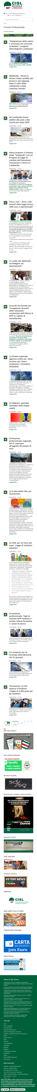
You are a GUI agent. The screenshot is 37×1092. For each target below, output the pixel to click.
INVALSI (6, 1041)
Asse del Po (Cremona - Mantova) (13, 1072)
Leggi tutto (13, 67)
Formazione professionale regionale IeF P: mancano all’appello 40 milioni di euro (20, 443)
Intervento (12, 103)
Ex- (5, 1045)
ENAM (7, 1045)
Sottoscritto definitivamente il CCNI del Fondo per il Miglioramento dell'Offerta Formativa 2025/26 (17, 1009)
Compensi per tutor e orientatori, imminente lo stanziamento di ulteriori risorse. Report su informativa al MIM (18, 984)
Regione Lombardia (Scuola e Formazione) (15, 1033)
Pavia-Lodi (7, 1078)
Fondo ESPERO (8, 1043)
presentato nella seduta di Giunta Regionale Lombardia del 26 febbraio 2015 (21, 187)
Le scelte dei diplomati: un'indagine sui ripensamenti (20, 263)
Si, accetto (5, 1089)
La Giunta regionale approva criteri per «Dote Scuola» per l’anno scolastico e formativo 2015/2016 (21, 361)
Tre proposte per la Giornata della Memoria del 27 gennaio (20, 654)
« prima (7, 721)
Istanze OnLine (8, 1037)
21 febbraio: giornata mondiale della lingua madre (19, 405)
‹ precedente (14, 721)
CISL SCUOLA (8, 1028)
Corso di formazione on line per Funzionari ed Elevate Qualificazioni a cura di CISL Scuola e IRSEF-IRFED (18, 987)
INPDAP (6, 1047)
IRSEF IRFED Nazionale (10, 1057)
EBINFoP (6, 1049)
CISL (5, 1024)
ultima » (15, 725)
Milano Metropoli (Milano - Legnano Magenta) (16, 1074)
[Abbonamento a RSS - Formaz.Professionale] (18, 729)
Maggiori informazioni (17, 1089)
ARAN (5, 1055)
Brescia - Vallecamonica (10, 1068)
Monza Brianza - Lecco (10, 1076)
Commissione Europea (10, 1051)
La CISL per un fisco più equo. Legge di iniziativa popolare (20, 545)
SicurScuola (7, 1059)
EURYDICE (7, 1053)
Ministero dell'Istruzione (10, 1030)
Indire (5, 1039)
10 (21, 723)
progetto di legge (16, 180)
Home (5, 23)
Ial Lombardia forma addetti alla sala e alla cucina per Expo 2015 (19, 119)
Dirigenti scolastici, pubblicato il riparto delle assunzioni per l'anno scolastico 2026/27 (15, 1015)
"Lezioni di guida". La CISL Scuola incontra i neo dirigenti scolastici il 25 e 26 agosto (17, 999)
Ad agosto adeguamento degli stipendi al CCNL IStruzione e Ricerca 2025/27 (16, 1012)
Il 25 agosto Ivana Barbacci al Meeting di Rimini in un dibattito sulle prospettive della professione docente (18, 1002)
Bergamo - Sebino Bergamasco (12, 1066)
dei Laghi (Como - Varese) (11, 1070)
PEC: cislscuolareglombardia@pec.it (15, 13)
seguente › (8, 725)
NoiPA (5, 1035)
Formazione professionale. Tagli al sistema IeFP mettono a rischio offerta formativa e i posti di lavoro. (20, 618)
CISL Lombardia (8, 1026)
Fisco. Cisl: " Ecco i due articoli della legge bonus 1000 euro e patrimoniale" (21, 204)
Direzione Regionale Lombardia (12, 1031)
